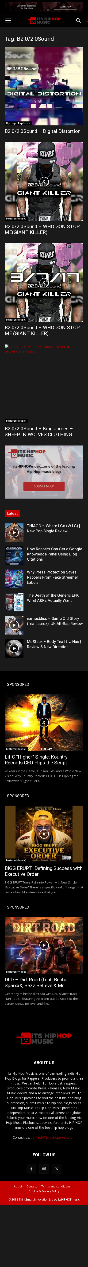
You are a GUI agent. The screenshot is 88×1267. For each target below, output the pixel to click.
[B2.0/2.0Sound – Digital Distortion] (44, 86)
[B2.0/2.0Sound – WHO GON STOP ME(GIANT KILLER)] (44, 181)
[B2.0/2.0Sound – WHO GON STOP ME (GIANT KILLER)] (44, 282)
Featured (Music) (16, 218)
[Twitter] (56, 1169)
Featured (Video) (16, 971)
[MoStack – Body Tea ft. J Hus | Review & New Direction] (14, 648)
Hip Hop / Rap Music (18, 123)
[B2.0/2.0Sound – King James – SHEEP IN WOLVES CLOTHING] (44, 383)
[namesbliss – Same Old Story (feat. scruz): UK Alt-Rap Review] (14, 625)
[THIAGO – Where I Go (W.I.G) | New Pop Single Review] (14, 532)
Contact (32, 1186)
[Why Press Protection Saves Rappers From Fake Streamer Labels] (14, 579)
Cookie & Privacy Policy (44, 1191)
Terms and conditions (55, 1186)
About (18, 1186)
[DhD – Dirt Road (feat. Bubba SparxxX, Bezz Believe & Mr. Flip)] (44, 945)
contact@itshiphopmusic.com (53, 1137)
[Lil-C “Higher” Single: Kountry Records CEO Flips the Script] (44, 722)
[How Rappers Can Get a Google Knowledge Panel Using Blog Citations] (14, 555)
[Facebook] (31, 1169)
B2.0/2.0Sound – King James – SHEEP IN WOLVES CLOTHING (39, 431)
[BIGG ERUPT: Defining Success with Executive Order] (44, 834)
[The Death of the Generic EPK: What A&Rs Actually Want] (14, 602)
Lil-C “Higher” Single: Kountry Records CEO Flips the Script (36, 760)
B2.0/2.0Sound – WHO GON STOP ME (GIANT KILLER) (42, 330)
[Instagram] (44, 1169)
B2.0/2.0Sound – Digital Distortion (42, 131)
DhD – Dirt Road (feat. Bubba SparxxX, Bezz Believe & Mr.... (36, 982)
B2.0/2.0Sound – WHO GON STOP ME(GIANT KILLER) (42, 229)
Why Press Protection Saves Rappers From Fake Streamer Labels (52, 577)
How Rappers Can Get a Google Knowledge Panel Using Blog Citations (54, 554)
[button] (7, 20)
